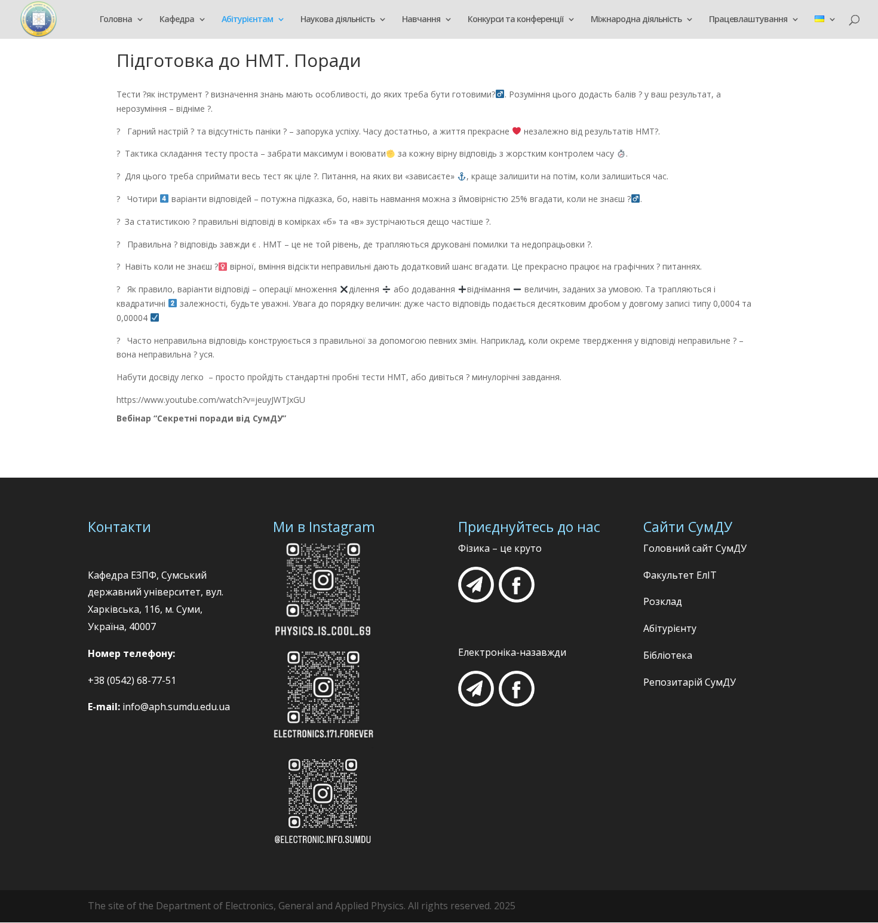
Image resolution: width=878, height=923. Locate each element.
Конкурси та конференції (515, 20)
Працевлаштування (748, 20)
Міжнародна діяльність (636, 20)
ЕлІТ (705, 575)
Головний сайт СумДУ (695, 548)
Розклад (662, 601)
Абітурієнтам (247, 20)
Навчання (421, 20)
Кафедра (176, 20)
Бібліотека (667, 655)
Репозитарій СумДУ (689, 682)
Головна (116, 20)
